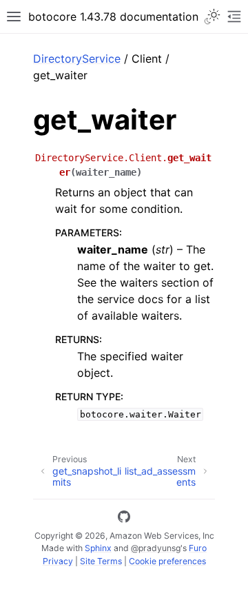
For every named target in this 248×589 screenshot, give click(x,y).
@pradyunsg (155, 548)
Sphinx (98, 548)
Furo (198, 548)
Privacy (58, 561)
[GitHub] (124, 518)
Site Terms (101, 561)
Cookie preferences (167, 561)
